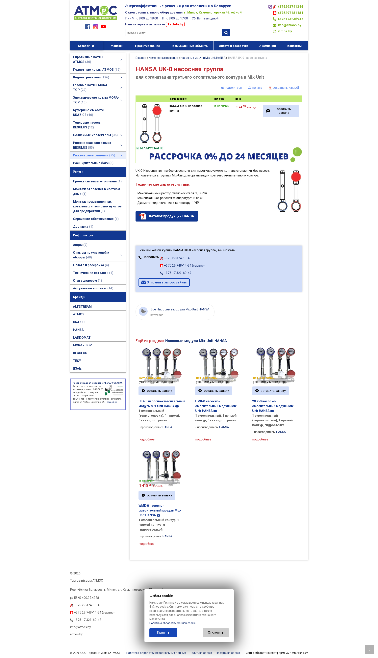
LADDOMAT (82, 337)
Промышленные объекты (189, 46)
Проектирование (147, 46)
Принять (163, 632)
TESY (77, 361)
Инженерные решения (163, 57)
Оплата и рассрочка (233, 46)
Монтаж (116, 46)
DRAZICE (79, 322)
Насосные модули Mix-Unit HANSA (203, 57)
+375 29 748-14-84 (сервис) (184, 265)
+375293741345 (290, 7)
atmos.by (284, 31)
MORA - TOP (82, 345)
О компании (267, 46)
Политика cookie (201, 653)
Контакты (294, 46)
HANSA (78, 330)
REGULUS (80, 353)
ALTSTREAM (82, 306)
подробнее (147, 439)
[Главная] (95, 20)
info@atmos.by (289, 25)
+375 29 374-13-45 (177, 258)
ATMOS (78, 314)
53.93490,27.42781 (87, 598)
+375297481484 (290, 13)
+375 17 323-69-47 (177, 273)
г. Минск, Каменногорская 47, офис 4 (213, 12)
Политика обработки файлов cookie (172, 623)
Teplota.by (175, 24)
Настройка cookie (228, 653)
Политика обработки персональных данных (156, 653)
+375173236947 (290, 19)
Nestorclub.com (299, 652)
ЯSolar (78, 368)
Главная (141, 57)
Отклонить (216, 632)
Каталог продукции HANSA (171, 216)
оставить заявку (284, 111)
